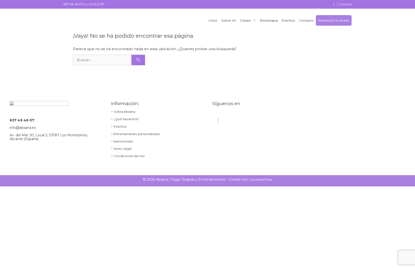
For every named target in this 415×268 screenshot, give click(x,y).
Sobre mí (228, 20)
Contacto (345, 4)
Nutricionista (123, 141)
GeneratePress (260, 179)
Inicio (212, 20)
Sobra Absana (124, 111)
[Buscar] (138, 60)
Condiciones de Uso (129, 156)
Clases (245, 20)
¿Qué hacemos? (126, 119)
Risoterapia (269, 20)
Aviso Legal (122, 148)
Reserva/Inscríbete (333, 20)
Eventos (288, 20)
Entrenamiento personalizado (136, 134)
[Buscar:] (102, 60)
